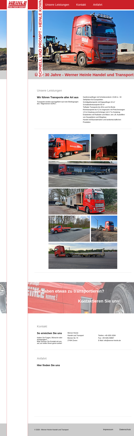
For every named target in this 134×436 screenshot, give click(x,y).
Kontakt (81, 4)
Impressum (108, 429)
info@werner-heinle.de (112, 340)
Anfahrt (97, 4)
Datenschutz (125, 429)
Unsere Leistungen (57, 4)
